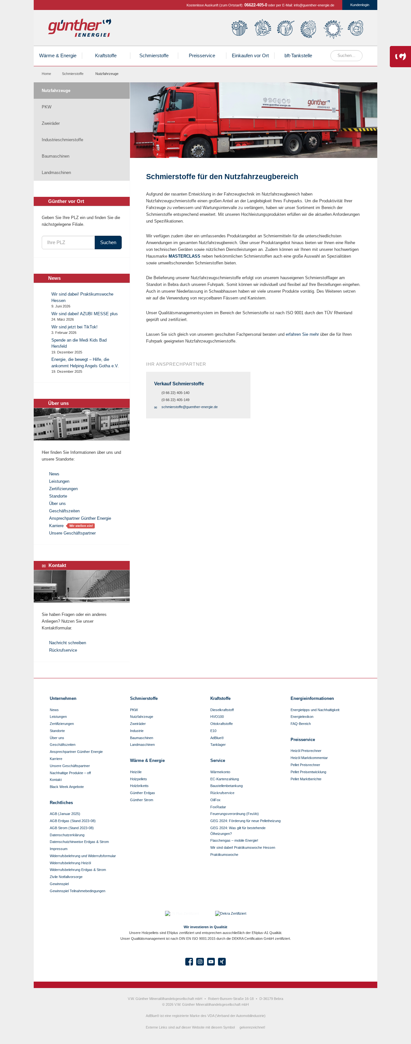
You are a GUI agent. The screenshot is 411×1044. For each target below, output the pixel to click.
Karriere (56, 525)
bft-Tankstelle (298, 55)
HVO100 (217, 717)
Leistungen (59, 481)
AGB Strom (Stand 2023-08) (72, 828)
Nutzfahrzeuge (56, 90)
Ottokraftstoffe (221, 724)
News (54, 474)
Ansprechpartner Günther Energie (80, 518)
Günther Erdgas (333, 29)
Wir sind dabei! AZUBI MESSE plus (84, 313)
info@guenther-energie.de (314, 5)
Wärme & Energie (57, 55)
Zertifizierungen (63, 488)
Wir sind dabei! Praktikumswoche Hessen (242, 847)
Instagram (200, 962)
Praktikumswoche (224, 854)
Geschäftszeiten (64, 510)
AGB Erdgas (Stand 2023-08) (73, 821)
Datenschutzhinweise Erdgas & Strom (79, 842)
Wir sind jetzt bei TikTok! (74, 327)
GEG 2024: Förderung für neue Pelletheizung (245, 821)
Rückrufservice (63, 650)
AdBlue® (217, 738)
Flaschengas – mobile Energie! (234, 840)
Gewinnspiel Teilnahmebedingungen (77, 891)
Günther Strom (356, 29)
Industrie (137, 731)
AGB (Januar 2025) (65, 814)
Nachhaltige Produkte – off (70, 773)
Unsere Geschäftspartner (72, 533)
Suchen (108, 242)
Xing (222, 962)
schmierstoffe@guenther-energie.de (190, 407)
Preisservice (202, 55)
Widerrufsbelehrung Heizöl (70, 863)
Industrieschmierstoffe (62, 139)
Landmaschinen (56, 172)
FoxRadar (218, 807)
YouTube (211, 962)
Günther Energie (79, 28)
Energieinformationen (312, 698)
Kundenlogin (359, 5)
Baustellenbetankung (226, 786)
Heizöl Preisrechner (306, 751)
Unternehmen (63, 698)
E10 (213, 731)
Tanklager (218, 744)
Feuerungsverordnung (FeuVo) (234, 814)
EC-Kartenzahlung (224, 779)
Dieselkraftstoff (222, 710)
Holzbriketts (139, 786)
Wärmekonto (220, 772)
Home (46, 74)
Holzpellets (262, 29)
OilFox (215, 800)
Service (217, 760)
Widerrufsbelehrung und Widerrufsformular (83, 856)
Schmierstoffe (309, 29)
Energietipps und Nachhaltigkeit (315, 710)
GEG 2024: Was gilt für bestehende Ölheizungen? (238, 831)
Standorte (58, 496)
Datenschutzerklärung (67, 835)
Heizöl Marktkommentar (309, 758)
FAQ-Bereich (301, 724)
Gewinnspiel (59, 884)
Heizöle (239, 29)
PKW (46, 107)
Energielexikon (302, 717)
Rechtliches (61, 802)
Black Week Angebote (67, 787)
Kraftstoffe (286, 29)
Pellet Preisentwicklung (308, 772)
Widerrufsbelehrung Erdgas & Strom (78, 870)
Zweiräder (51, 123)
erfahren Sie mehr (302, 334)
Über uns (57, 503)
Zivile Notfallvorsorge (66, 877)
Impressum (58, 849)
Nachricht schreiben (67, 642)
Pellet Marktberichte (306, 779)
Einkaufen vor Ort (250, 55)
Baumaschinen (55, 156)
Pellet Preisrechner (305, 765)
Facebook (189, 962)
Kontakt (56, 780)
